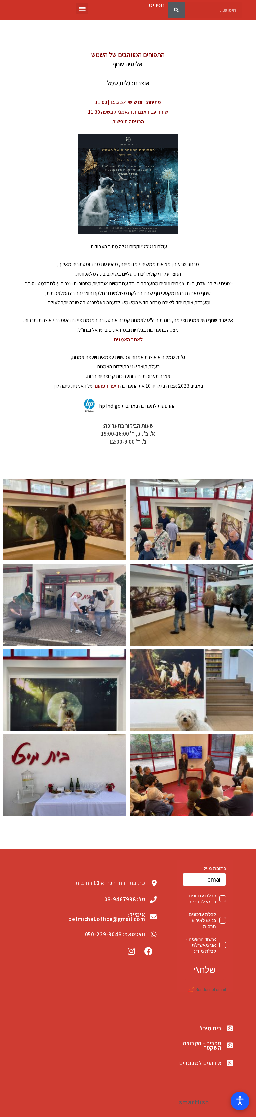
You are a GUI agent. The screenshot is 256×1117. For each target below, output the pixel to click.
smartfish (194, 1102)
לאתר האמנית (128, 339)
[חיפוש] (176, 10)
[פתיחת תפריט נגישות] (240, 1101)
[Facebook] (148, 951)
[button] (82, 8)
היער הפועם (107, 385)
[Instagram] (131, 951)
